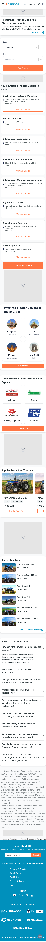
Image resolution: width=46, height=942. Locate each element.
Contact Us (7, 863)
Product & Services (19, 869)
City (5, 54)
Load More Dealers (23, 265)
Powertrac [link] (41, 839)
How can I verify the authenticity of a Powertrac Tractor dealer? (19, 725)
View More (23, 366)
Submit (36, 855)
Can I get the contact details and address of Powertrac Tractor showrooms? (21, 681)
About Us (19, 863)
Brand (5, 42)
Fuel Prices (15, 877)
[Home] (12, 4)
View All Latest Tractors (30, 630)
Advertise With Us (35, 863)
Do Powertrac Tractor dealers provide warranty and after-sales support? (20, 735)
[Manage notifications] (40, 936)
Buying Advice (17, 881)
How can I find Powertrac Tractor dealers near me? (21, 648)
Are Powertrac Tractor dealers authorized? (16, 671)
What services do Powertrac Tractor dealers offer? (19, 691)
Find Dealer (23, 68)
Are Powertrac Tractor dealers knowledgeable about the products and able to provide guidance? (20, 757)
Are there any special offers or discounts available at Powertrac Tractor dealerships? (21, 703)
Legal (12, 885)
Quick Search (16, 873)
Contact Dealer (23, 109)
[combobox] (31, 4)
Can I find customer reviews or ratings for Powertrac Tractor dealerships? (21, 745)
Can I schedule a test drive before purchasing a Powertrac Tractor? (18, 715)
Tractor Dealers (27, 839)
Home (4, 839)
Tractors (13, 839)
